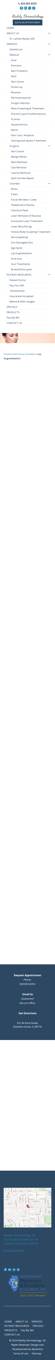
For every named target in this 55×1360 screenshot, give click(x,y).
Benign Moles (19, 156)
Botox (14, 189)
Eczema (15, 119)
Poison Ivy (17, 87)
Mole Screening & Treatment (27, 108)
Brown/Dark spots (21, 269)
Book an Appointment (27, 22)
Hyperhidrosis (19, 124)
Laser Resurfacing (21, 226)
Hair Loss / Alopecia (22, 135)
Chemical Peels (19, 210)
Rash (14, 76)
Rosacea (16, 92)
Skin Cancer (17, 81)
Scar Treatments (20, 264)
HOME (10, 28)
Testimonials (17, 290)
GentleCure (16, 49)
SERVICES (12, 44)
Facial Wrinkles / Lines (24, 199)
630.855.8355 (28, 3)
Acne (14, 60)
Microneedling (19, 237)
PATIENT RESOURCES (19, 274)
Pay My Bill (13, 317)
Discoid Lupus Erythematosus (28, 113)
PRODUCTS (13, 312)
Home (7, 354)
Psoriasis (16, 65)
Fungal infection (20, 103)
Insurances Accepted (21, 296)
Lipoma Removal (21, 172)
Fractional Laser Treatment (27, 221)
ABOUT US (13, 33)
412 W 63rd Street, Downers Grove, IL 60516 (27, 1024)
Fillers (14, 194)
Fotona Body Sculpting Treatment (30, 231)
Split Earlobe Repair (22, 178)
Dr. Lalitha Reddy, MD (22, 38)
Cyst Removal (18, 167)
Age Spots (16, 248)
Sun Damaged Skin (22, 242)
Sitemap (36, 1353)
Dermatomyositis (21, 97)
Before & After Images (22, 301)
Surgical (14, 146)
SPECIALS (12, 307)
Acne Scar (16, 258)
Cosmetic (15, 183)
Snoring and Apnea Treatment (28, 140)
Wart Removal (19, 162)
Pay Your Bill (17, 285)
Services (17, 354)
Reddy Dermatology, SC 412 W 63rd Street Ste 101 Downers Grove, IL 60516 (21, 1239)
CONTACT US (14, 323)
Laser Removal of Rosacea (26, 215)
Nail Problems (19, 70)
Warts (14, 130)
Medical (14, 54)
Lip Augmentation (21, 253)
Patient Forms (18, 280)
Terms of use (20, 1353)
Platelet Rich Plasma (22, 205)
